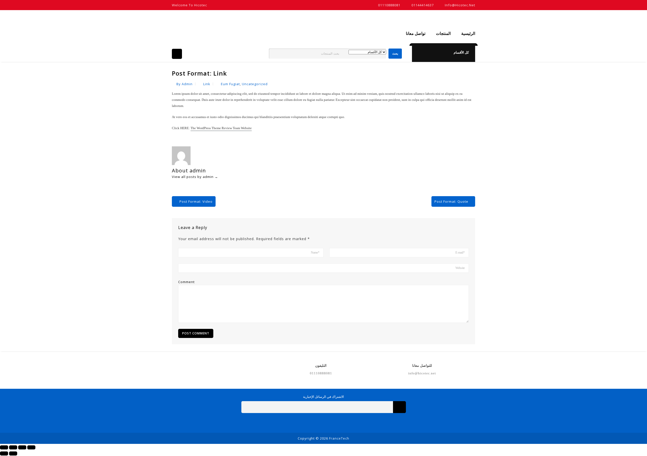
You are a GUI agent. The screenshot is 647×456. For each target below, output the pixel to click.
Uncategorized (255, 84)
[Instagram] (340, 422)
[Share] (13, 447)
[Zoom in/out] (31, 447)
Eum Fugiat (230, 84)
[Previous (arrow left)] (4, 453)
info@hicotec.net (460, 5)
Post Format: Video (196, 201)
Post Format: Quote (451, 201)
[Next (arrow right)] (13, 453)
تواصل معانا (415, 33)
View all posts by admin (195, 176)
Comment (186, 282)
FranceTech (339, 438)
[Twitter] (318, 422)
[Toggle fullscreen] (22, 447)
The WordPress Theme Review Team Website (221, 128)
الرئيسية (468, 33)
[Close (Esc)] (4, 447)
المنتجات (443, 33)
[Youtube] (329, 422)
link (206, 84)
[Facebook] (306, 422)
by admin (184, 84)
